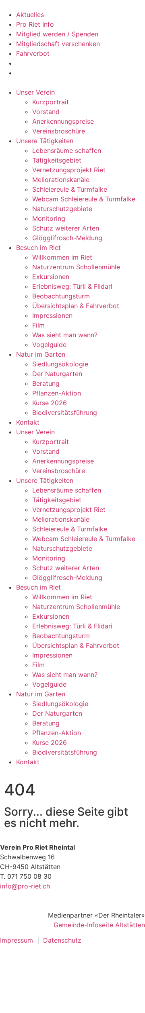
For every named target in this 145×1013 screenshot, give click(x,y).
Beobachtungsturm (61, 296)
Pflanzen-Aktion (56, 393)
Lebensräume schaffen (66, 150)
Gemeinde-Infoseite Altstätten (99, 925)
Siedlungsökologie (60, 364)
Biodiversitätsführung (64, 412)
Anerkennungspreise (63, 121)
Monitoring (48, 218)
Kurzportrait (50, 102)
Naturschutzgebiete (62, 209)
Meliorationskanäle (60, 180)
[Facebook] (10, 965)
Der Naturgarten (57, 374)
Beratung (46, 383)
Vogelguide (49, 344)
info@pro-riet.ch (25, 886)
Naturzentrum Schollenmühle (76, 267)
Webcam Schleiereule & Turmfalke (83, 199)
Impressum (16, 940)
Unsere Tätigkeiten (44, 141)
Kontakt (27, 422)
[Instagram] (10, 987)
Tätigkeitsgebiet (56, 160)
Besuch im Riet (38, 247)
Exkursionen (50, 277)
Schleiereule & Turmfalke (69, 189)
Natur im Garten (40, 354)
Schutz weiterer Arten (65, 228)
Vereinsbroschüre (58, 131)
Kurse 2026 (49, 403)
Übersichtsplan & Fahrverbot (75, 306)
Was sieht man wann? (64, 335)
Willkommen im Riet (62, 257)
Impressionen (52, 315)
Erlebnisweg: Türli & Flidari (72, 286)
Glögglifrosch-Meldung (67, 238)
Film (38, 325)
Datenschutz (62, 940)
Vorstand (46, 112)
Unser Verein (35, 92)
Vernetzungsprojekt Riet (69, 170)
